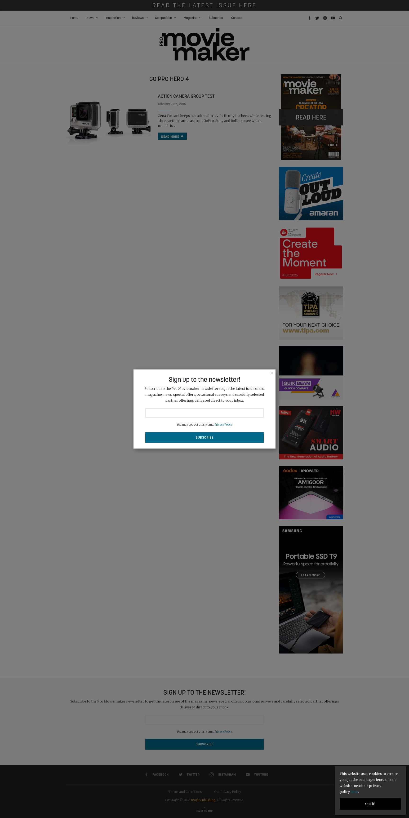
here (354, 792)
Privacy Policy (223, 424)
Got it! (370, 804)
